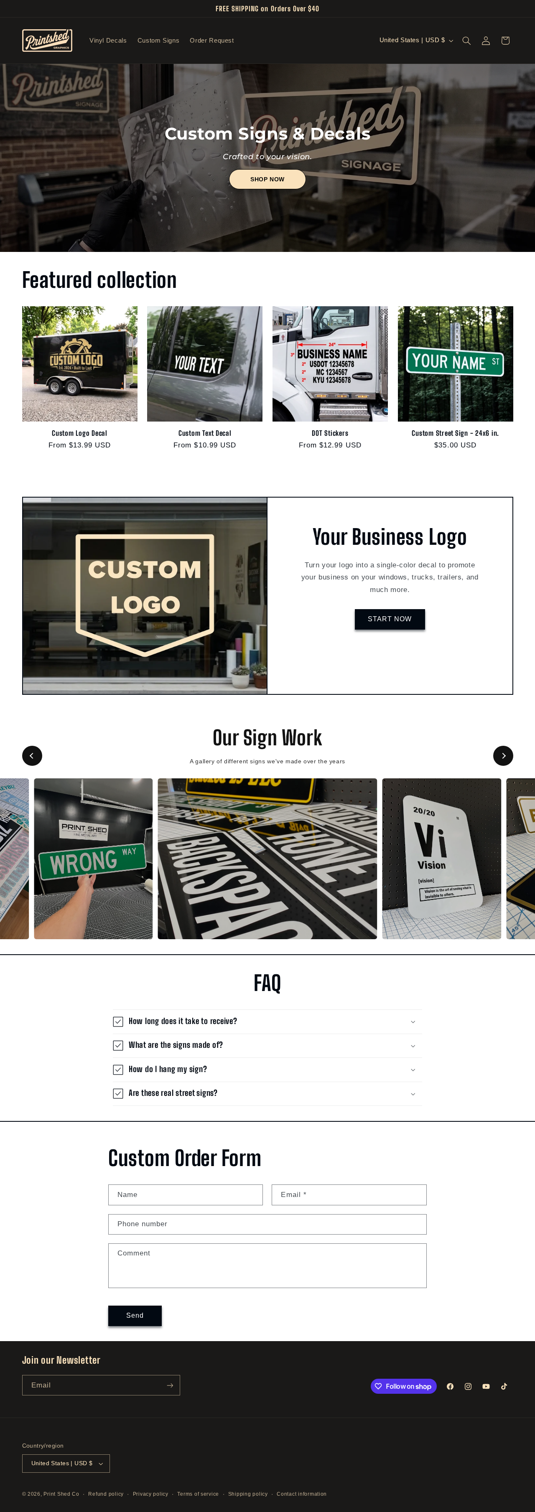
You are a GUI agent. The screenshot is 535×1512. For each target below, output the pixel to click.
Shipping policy (248, 1494)
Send (135, 1315)
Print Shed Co (61, 1494)
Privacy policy (150, 1494)
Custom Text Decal (205, 433)
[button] (466, 40)
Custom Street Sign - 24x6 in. (455, 433)
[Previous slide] (32, 756)
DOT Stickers (330, 433)
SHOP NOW (267, 179)
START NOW (390, 619)
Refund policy (106, 1494)
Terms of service (198, 1494)
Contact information (302, 1494)
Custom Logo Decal (79, 433)
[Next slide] (503, 756)
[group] (93, 859)
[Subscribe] (169, 1385)
